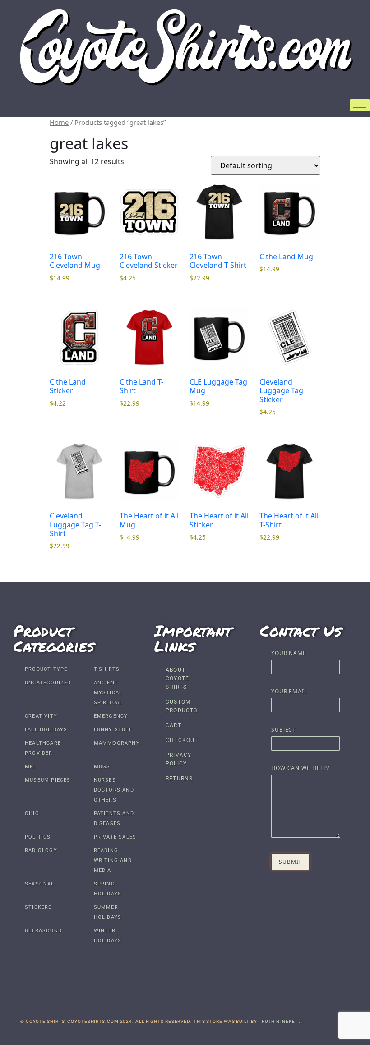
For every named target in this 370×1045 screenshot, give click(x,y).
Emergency (111, 716)
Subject (283, 730)
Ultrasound (43, 931)
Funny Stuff (113, 730)
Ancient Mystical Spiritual (108, 693)
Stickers (38, 907)
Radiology (41, 850)
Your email (289, 692)
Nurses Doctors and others (114, 790)
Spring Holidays (108, 889)
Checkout (182, 740)
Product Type (46, 669)
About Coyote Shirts (177, 678)
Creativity (41, 716)
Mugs (102, 767)
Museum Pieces (48, 780)
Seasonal (40, 884)
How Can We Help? (300, 768)
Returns (179, 778)
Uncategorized (48, 683)
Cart (173, 725)
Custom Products (182, 706)
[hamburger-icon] (360, 105)
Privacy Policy (178, 759)
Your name (288, 654)
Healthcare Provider (43, 748)
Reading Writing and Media (113, 860)
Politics (38, 837)
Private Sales (115, 837)
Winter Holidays (108, 936)
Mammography (117, 743)
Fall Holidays (46, 730)
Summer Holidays (108, 912)
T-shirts (107, 669)
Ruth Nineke (279, 1021)
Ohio (32, 813)
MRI (30, 767)
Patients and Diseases (114, 818)
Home (59, 122)
